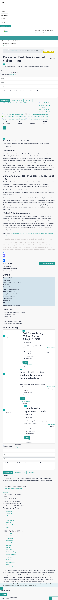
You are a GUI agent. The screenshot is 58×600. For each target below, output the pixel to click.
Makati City (8, 558)
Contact (3, 22)
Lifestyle (3, 11)
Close (9, 595)
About (3, 19)
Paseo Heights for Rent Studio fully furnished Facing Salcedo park (32, 375)
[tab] (4, 127)
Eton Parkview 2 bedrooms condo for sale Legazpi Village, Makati (27, 233)
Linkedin (30, 583)
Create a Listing (5, 26)
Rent (4, 139)
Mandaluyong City (10, 562)
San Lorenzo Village (11, 552)
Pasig (7, 564)
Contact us (5, 492)
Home (2, 2)
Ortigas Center (10, 545)
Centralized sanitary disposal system (13, 319)
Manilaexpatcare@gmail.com (42, 33)
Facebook (7, 583)
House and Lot (10, 520)
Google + (23, 583)
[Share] (29, 260)
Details (25, 362)
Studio (7, 518)
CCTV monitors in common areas (12, 317)
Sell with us (4, 15)
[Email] (29, 258)
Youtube (52, 583)
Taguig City (9, 560)
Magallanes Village (11, 554)
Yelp (47, 583)
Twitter (13, 583)
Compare (3, 594)
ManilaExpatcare (28, 365)
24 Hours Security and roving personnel (14, 312)
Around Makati (9, 540)
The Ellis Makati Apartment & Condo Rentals (35, 411)
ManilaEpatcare (30, 440)
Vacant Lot (8, 522)
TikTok (18, 583)
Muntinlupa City (10, 567)
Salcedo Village (10, 536)
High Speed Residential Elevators (13, 321)
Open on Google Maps (48, 263)
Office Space (9, 516)
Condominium (9, 511)
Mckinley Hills (9, 543)
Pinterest (42, 583)
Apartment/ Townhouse (12, 525)
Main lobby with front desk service (13, 323)
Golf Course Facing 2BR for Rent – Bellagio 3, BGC (33, 336)
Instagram (36, 583)
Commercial (9, 513)
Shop (7, 527)
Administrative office (9, 314)
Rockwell (8, 547)
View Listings (12, 75)
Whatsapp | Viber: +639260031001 (44, 30)
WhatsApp (28, 100)
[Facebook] (29, 253)
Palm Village (9, 550)
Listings (3, 6)
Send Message (5, 100)
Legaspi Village (10, 534)
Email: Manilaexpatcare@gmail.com (13, 488)
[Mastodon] (29, 255)
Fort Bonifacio (9, 538)
